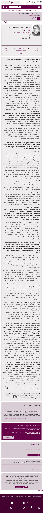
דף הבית (39, 10)
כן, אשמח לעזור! (21, 487)
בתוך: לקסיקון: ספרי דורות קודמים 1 (21, 32)
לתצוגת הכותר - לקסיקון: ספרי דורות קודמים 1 (21, 50)
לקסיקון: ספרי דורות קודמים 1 (13, 10)
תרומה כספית (14, 7)
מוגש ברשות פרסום (22, 35)
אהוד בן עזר (26, 10)
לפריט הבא (5, 49)
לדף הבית (40, 490)
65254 (11, 2)
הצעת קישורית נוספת (32, 470)
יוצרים (33, 10)
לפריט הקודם (37, 49)
